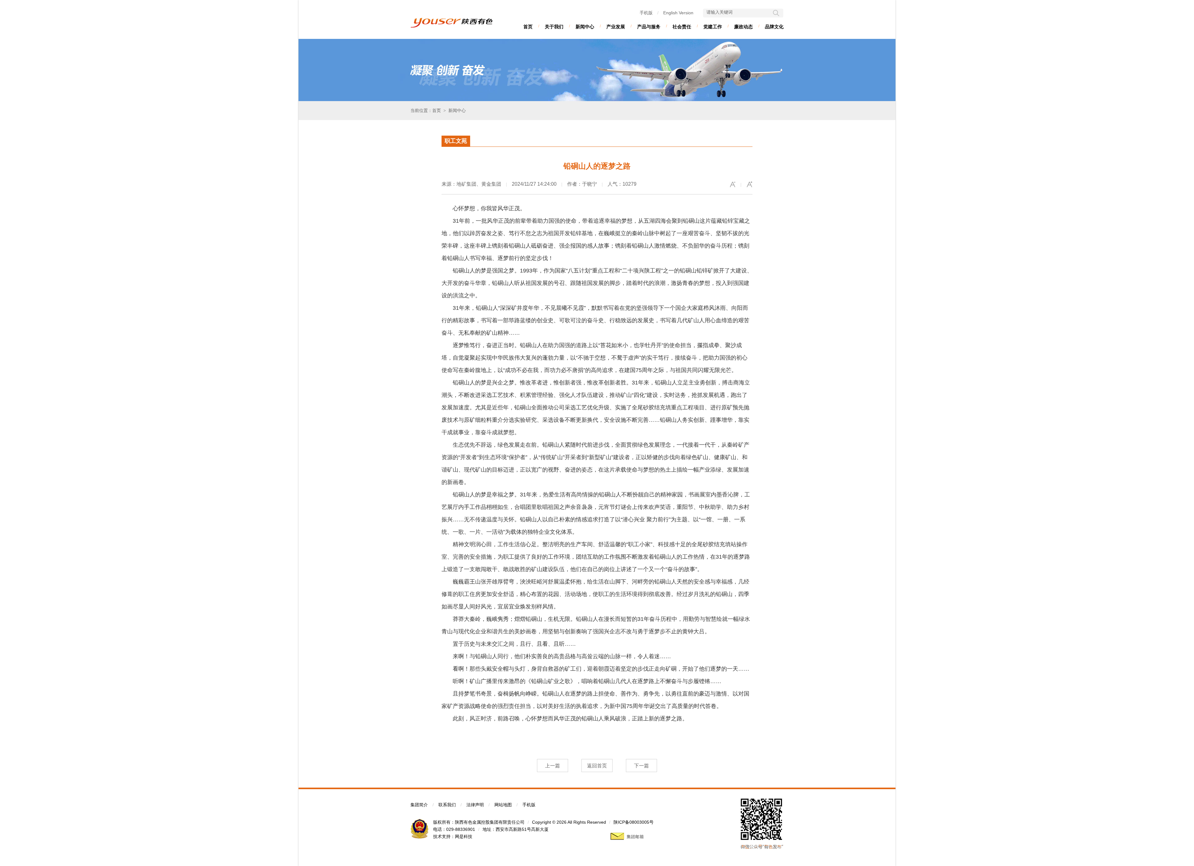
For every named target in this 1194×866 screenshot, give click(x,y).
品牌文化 (774, 26)
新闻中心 (585, 26)
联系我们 (447, 804)
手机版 (646, 12)
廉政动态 (743, 26)
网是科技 (463, 836)
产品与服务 (648, 26)
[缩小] (732, 184)
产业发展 (615, 26)
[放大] (749, 184)
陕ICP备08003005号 (633, 822)
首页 (528, 26)
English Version (678, 12)
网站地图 (503, 804)
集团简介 (419, 804)
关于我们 (554, 26)
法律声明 (475, 804)
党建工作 (712, 26)
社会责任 (682, 26)
